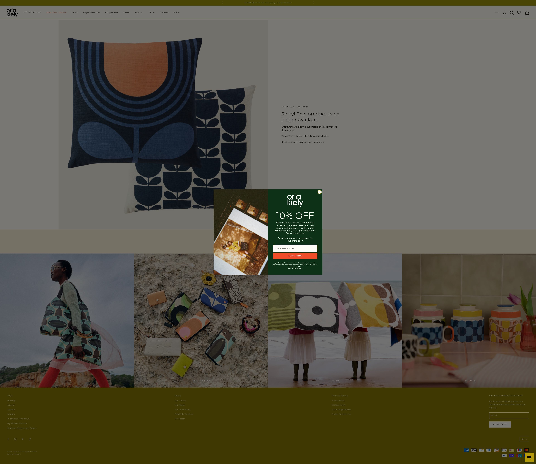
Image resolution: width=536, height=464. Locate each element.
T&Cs (289, 268)
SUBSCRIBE (295, 256)
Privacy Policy (297, 268)
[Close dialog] (319, 192)
